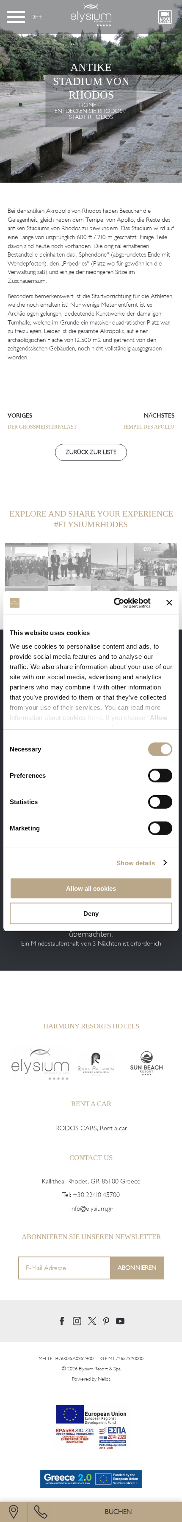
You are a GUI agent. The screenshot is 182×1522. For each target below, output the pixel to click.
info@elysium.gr (91, 1208)
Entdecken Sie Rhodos (89, 111)
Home (87, 105)
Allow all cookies (91, 888)
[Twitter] (92, 1321)
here (95, 717)
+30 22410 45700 (96, 1195)
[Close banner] (169, 603)
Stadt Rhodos (91, 117)
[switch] (160, 775)
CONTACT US (91, 1158)
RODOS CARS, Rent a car (91, 1128)
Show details (135, 862)
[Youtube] (120, 1321)
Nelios (104, 1379)
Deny (91, 913)
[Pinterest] (106, 1321)
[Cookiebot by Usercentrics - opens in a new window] (114, 602)
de (34, 17)
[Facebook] (62, 1321)
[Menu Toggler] (16, 17)
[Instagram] (77, 1321)
